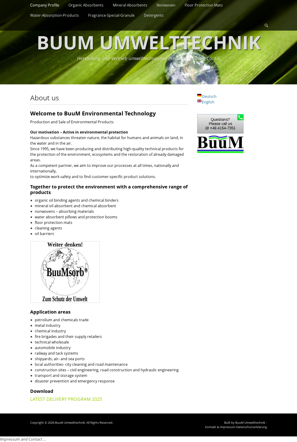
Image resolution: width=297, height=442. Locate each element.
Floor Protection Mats (204, 5)
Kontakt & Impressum (220, 427)
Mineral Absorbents (130, 5)
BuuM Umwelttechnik (149, 42)
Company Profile (44, 5)
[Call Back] (220, 132)
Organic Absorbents (85, 5)
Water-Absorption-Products (54, 15)
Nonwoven (166, 5)
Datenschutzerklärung (251, 427)
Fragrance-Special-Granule (111, 15)
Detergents (154, 15)
